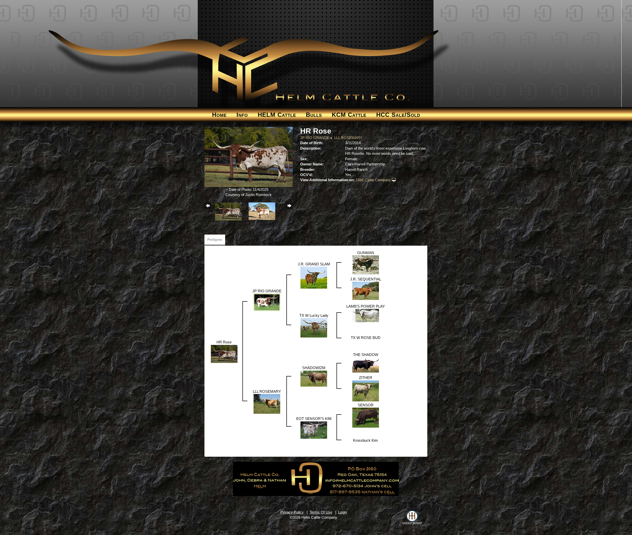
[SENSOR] (365, 417)
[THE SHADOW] (365, 364)
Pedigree (214, 239)
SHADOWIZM (313, 368)
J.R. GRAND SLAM (314, 264)
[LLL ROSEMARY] (267, 403)
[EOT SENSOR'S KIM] (313, 430)
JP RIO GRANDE (314, 138)
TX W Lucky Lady (313, 315)
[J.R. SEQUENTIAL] (365, 290)
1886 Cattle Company (373, 180)
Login (342, 512)
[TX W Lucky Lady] (313, 327)
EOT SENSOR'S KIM (314, 418)
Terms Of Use (321, 512)
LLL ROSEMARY (348, 138)
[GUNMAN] (365, 265)
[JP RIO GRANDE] (267, 302)
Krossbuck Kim (365, 440)
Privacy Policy (292, 512)
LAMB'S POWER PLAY (365, 306)
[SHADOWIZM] (313, 378)
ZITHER (365, 378)
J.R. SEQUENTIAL (365, 279)
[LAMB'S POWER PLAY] (365, 315)
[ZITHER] (365, 390)
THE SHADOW (365, 355)
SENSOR (366, 405)
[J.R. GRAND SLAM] (313, 277)
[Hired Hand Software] (412, 517)
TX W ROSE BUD (365, 338)
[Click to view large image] (248, 156)
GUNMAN (365, 253)
